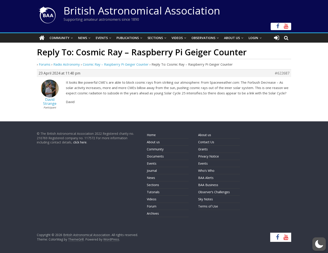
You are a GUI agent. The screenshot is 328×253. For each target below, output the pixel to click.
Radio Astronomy (66, 64)
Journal (152, 170)
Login (253, 38)
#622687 (282, 73)
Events (102, 38)
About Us (232, 38)
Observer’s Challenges (214, 192)
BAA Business (208, 185)
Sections (155, 38)
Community (59, 38)
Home (151, 135)
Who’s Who (206, 170)
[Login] (276, 38)
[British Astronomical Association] (42, 38)
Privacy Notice (208, 156)
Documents (155, 156)
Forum (151, 206)
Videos (177, 38)
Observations (203, 38)
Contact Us (206, 142)
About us (153, 142)
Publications (127, 38)
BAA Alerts (206, 178)
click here (80, 142)
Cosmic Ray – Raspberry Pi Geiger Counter (116, 64)
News (82, 38)
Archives (153, 213)
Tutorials (153, 192)
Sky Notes (205, 199)
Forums (44, 64)
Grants (203, 149)
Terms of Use (208, 206)
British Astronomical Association (142, 10)
